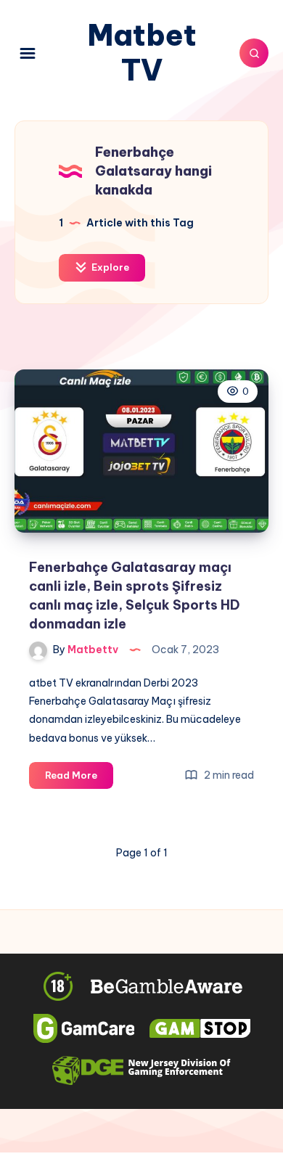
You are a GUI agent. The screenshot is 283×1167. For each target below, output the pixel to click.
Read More (79, 779)
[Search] (253, 52)
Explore (109, 267)
